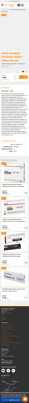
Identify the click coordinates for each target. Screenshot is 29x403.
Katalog (8, 9)
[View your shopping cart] (22, 5)
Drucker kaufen (4, 338)
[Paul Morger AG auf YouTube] (3, 371)
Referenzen (3, 319)
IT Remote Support (5, 345)
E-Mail (2, 314)
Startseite (3, 9)
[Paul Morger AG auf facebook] (9, 371)
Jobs (2, 318)
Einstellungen (15, 400)
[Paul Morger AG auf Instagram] (14, 371)
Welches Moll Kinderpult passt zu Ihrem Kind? (11, 342)
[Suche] (19, 5)
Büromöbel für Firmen (6, 340)
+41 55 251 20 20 (8, 312)
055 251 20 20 (15, 1)
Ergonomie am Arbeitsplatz (7, 329)
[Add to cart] (24, 193)
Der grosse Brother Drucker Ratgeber (9, 335)
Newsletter (3, 316)
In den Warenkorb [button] (24, 77)
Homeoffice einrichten (6, 324)
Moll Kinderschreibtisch (6, 333)
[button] (15, 75)
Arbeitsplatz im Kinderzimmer (7, 326)
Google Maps (4, 377)
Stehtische (3, 331)
